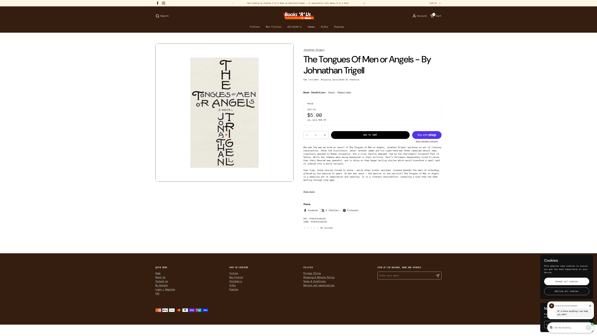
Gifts (232, 285)
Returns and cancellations (319, 285)
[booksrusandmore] (298, 16)
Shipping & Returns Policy (319, 277)
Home (157, 273)
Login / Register (165, 289)
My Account (161, 285)
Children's (235, 281)
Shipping (326, 79)
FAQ (157, 293)
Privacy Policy (312, 273)
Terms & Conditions (314, 281)
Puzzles (233, 289)
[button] (162, 16)
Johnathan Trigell (314, 50)
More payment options (427, 141)
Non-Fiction (236, 277)
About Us (160, 277)
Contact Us (161, 281)
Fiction (233, 273)
